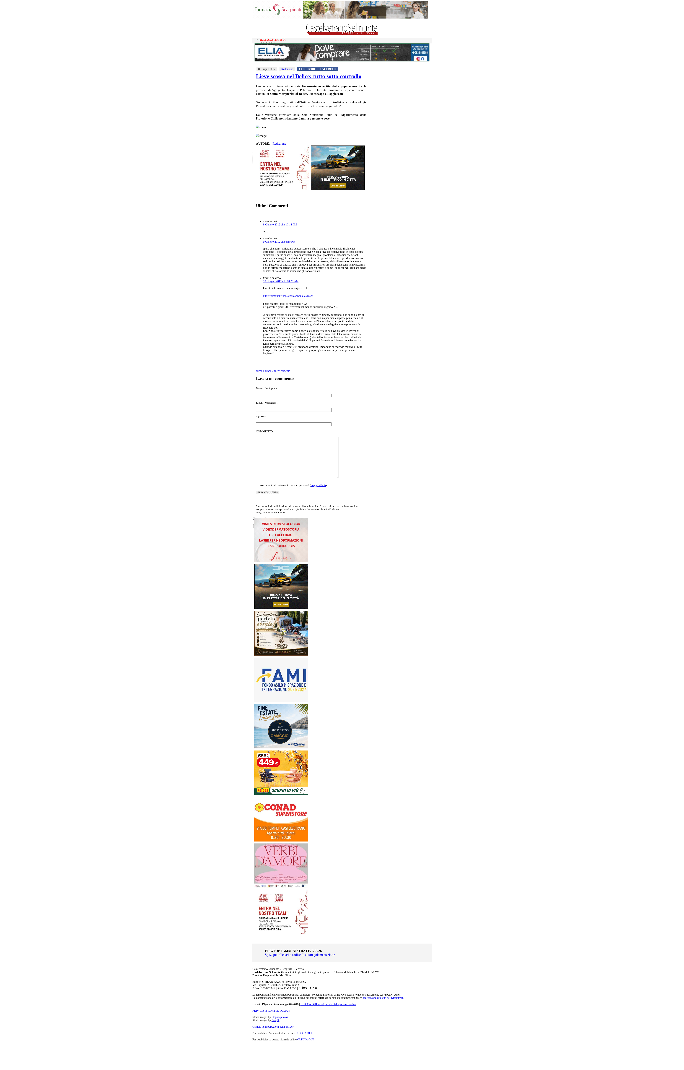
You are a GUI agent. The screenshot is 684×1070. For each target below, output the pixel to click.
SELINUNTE (268, 42)
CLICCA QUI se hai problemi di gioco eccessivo (328, 1004)
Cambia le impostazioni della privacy (273, 1026)
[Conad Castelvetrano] (281, 840)
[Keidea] (281, 794)
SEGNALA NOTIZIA (273, 39)
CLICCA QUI (304, 1033)
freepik (275, 1020)
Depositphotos (280, 1017)
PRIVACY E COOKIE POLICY (271, 1010)
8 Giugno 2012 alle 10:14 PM (280, 224)
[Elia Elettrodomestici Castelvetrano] (342, 60)
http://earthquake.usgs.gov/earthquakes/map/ (288, 295)
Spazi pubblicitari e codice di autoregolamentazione (300, 955)
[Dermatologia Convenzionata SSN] (281, 561)
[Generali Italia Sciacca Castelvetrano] (282, 189)
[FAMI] (281, 701)
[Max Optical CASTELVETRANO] (281, 747)
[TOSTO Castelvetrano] (281, 654)
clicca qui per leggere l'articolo (273, 370)
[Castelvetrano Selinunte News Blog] (342, 33)
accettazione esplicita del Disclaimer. (383, 997)
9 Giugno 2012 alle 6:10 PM (279, 241)
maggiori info (318, 485)
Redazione (287, 69)
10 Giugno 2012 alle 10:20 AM (281, 281)
